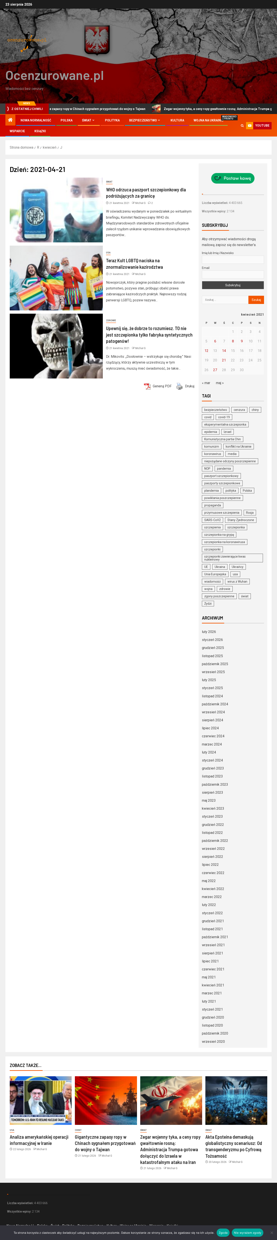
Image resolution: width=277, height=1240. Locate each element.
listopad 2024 (212, 696)
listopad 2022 (212, 833)
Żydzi (208, 603)
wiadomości (212, 581)
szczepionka (236, 527)
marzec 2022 (212, 897)
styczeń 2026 (212, 640)
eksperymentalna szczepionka (225, 424)
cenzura (239, 410)
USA (108, 252)
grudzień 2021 (213, 921)
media (232, 454)
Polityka (112, 120)
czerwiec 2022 (213, 873)
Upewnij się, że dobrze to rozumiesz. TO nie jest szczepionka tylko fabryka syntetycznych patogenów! (149, 334)
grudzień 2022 (213, 825)
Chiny (78, 1130)
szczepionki (212, 549)
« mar (206, 383)
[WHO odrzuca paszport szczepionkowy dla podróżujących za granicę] (56, 210)
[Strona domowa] (10, 120)
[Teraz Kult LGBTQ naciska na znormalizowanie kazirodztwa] (56, 278)
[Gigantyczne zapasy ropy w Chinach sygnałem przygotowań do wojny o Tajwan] (106, 1100)
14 (224, 351)
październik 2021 (215, 937)
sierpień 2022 (212, 857)
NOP (207, 468)
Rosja (250, 512)
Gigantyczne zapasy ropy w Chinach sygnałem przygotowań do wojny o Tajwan (105, 1143)
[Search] (242, 125)
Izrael (227, 432)
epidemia (210, 432)
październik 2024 (215, 704)
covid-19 (224, 417)
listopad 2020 (212, 1025)
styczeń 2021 (212, 1009)
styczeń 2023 (212, 816)
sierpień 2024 (212, 720)
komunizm (211, 446)
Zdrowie (111, 320)
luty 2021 (209, 1001)
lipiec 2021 (210, 961)
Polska (66, 120)
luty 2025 (209, 680)
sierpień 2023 (212, 792)
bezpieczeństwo (215, 410)
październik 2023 (215, 784)
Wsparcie (17, 131)
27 (215, 370)
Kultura (177, 120)
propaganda (212, 505)
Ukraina (220, 567)
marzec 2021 (212, 993)
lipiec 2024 (210, 728)
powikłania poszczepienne (222, 498)
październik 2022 (215, 841)
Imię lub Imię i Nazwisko (218, 253)
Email (205, 268)
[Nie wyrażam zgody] (271, 1232)
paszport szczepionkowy (221, 476)
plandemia (211, 490)
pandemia (224, 468)
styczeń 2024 (212, 760)
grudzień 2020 (213, 1017)
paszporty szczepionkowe (222, 483)
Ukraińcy (237, 567)
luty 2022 (209, 905)
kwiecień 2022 (213, 889)
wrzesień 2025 (213, 672)
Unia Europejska (215, 574)
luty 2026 (209, 632)
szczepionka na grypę (219, 534)
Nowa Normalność (36, 120)
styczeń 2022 (212, 913)
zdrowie (224, 589)
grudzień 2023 (213, 768)
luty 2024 (209, 752)
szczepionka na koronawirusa (224, 542)
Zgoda (223, 1232)
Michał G (140, 203)
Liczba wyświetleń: (215, 203)
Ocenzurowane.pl (54, 75)
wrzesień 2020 (213, 1042)
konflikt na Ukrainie (238, 446)
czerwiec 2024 (213, 736)
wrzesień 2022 (213, 849)
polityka (230, 490)
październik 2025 (215, 664)
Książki (40, 131)
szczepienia (212, 527)
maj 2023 (209, 800)
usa (235, 574)
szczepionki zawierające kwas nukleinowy (225, 558)
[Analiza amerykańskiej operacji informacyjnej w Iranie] (41, 1100)
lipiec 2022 (210, 865)
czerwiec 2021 (213, 969)
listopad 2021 (212, 929)
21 (224, 360)
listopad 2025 (212, 656)
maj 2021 (209, 977)
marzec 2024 (212, 744)
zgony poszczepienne (219, 596)
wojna (208, 589)
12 (206, 351)
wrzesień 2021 (213, 945)
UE (206, 567)
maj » (220, 383)
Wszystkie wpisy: (214, 211)
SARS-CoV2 (212, 520)
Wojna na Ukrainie (208, 120)
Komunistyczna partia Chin (222, 439)
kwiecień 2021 (213, 985)
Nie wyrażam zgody (247, 1232)
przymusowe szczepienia (221, 512)
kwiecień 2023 (213, 808)
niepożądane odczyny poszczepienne (230, 461)
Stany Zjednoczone (240, 520)
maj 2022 (209, 881)
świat (244, 596)
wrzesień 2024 (213, 712)
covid (207, 417)
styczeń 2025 (212, 688)
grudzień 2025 (213, 648)
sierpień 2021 (212, 953)
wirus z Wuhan (237, 581)
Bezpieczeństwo (143, 120)
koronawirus (212, 454)
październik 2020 (215, 1033)
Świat (86, 120)
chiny (255, 410)
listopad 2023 (212, 776)
